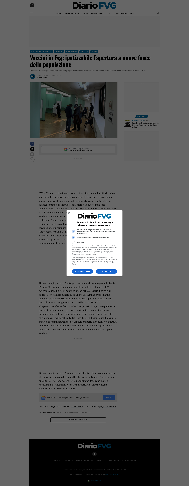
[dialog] (94, 243)
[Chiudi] (69, 212)
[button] (94, 242)
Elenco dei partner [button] (90, 255)
